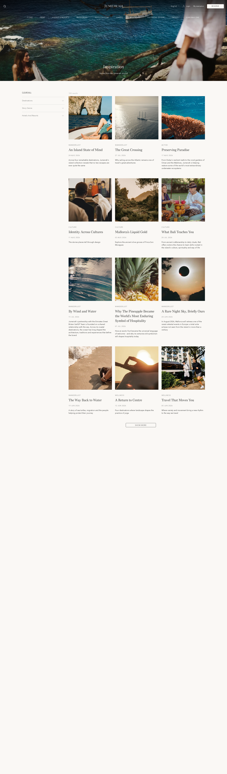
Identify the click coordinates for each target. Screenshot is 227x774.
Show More (140, 425)
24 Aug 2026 (74, 155)
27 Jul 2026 (120, 155)
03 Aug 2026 (121, 237)
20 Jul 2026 (167, 237)
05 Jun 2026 (167, 406)
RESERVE (215, 6)
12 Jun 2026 (120, 406)
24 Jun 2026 (167, 317)
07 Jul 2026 (120, 326)
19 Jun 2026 (74, 406)
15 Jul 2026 (74, 317)
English (174, 6)
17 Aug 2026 (167, 155)
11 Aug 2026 (74, 237)
